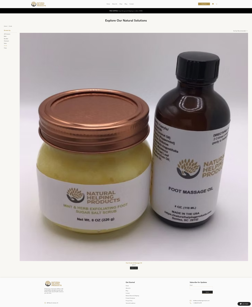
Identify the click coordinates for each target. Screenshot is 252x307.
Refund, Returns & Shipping (132, 295)
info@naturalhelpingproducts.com (201, 300)
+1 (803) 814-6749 (197, 303)
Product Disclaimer (130, 298)
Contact (128, 293)
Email (191, 285)
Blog (127, 290)
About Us (128, 288)
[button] (216, 4)
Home (127, 285)
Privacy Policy (129, 300)
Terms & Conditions (130, 303)
